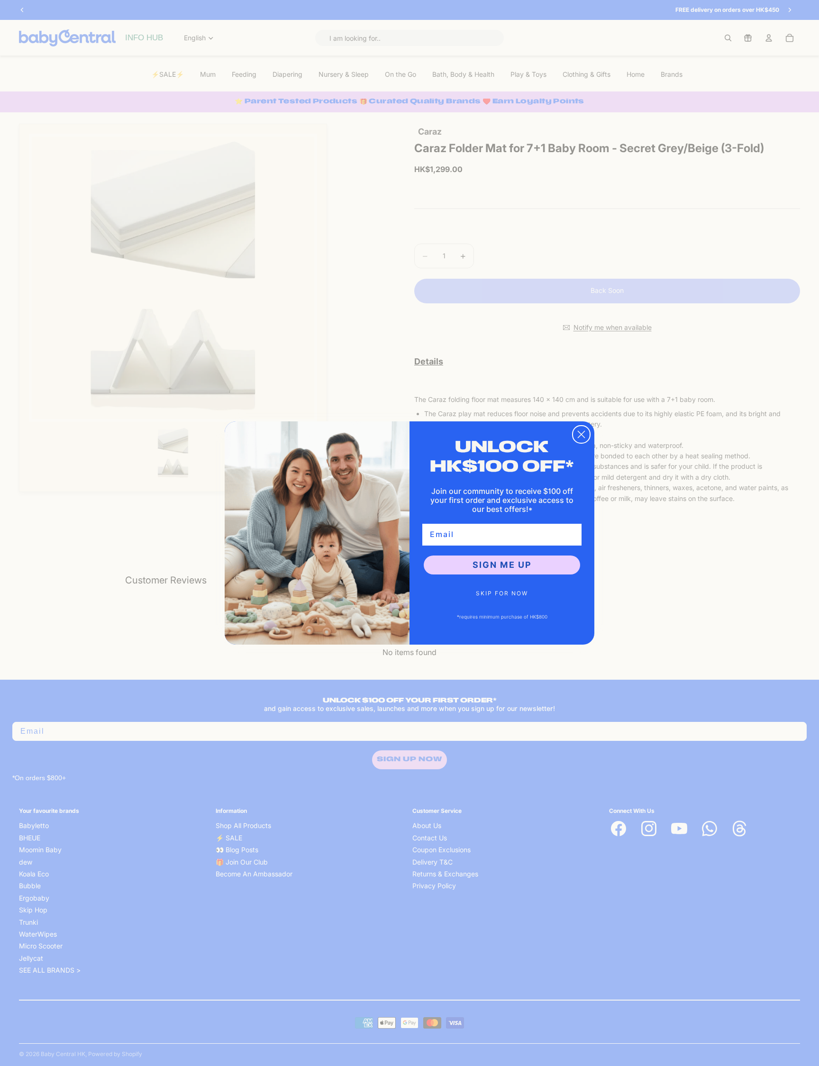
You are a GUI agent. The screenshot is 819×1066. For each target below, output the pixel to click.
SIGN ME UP (502, 565)
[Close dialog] (581, 434)
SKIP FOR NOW (502, 593)
